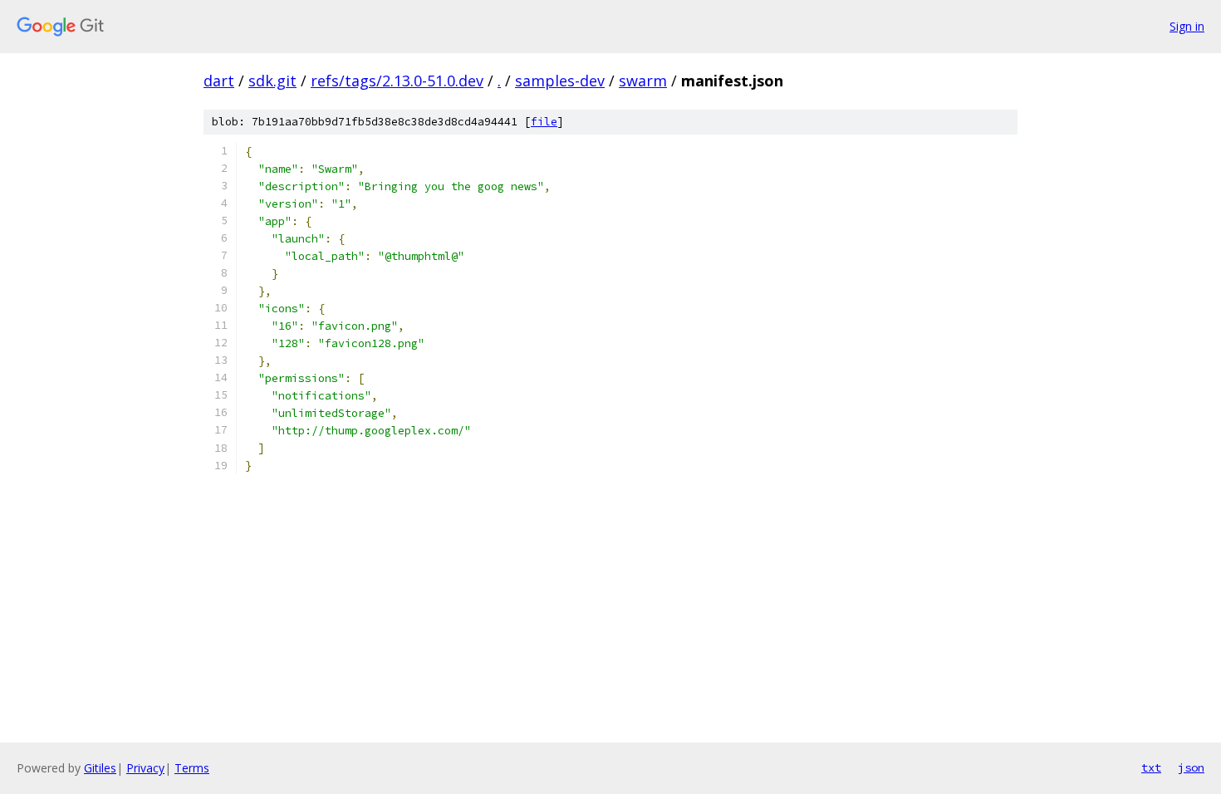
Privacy (145, 768)
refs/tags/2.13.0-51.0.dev (397, 81)
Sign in (1187, 26)
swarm (643, 81)
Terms (191, 768)
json (1191, 767)
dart (219, 81)
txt (1151, 767)
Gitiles (100, 768)
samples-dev (560, 81)
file (544, 122)
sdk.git (272, 81)
